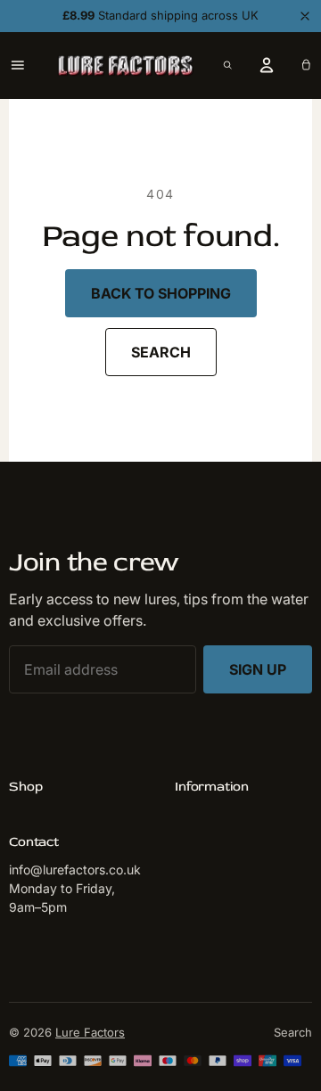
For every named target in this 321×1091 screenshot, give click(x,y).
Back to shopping (161, 293)
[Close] (305, 16)
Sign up (257, 669)
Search (161, 352)
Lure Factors (90, 1032)
